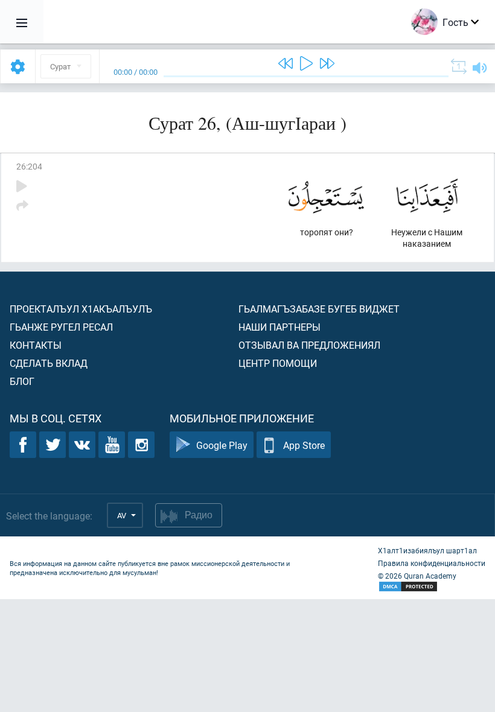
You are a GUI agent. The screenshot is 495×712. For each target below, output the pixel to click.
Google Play (222, 445)
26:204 (29, 166)
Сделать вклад (49, 363)
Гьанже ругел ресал (61, 326)
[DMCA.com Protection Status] (431, 586)
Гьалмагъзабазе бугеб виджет (319, 308)
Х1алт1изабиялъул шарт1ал (427, 550)
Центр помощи (277, 363)
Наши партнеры (279, 326)
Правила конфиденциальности (431, 563)
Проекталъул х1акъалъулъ (81, 308)
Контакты (36, 345)
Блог (22, 381)
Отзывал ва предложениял (309, 345)
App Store (304, 445)
